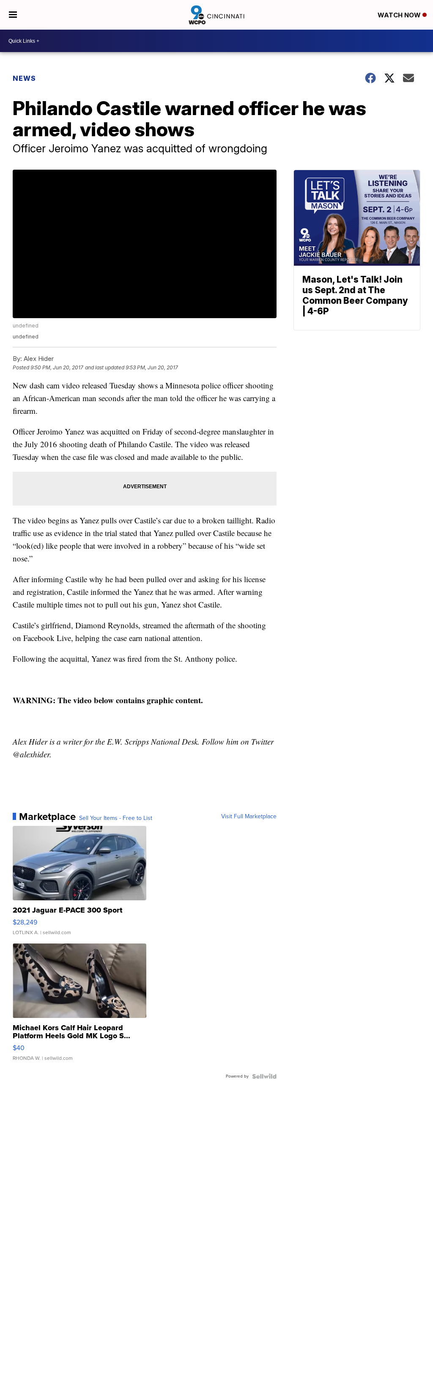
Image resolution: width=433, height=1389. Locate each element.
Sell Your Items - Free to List (115, 818)
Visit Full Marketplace (249, 817)
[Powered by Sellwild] (264, 1076)
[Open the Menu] (12, 15)
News (24, 78)
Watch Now (400, 15)
